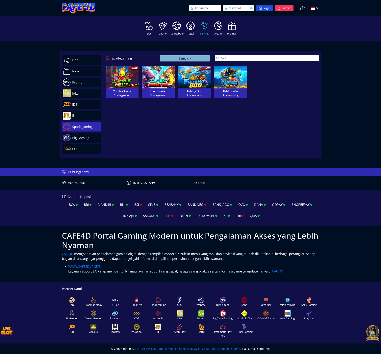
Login (267, 8)
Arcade (218, 33)
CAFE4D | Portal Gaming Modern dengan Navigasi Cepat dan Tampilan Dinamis (188, 349)
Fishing (204, 33)
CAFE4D (67, 254)
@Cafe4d (200, 183)
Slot (149, 33)
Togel (190, 33)
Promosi (232, 33)
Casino (163, 33)
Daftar (286, 8)
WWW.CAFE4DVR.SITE (84, 266)
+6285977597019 (144, 183)
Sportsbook (177, 33)
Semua (184, 58)
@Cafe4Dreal (76, 183)
